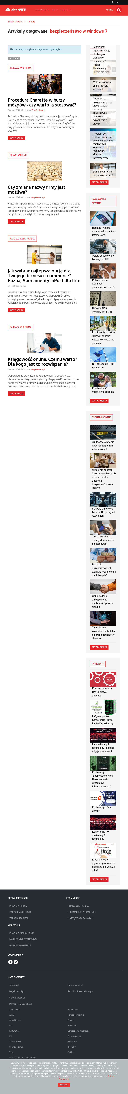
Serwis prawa (15, 1042)
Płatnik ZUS (73, 1010)
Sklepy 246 (72, 1042)
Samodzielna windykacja (78, 1031)
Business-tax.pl (75, 985)
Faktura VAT (14, 1031)
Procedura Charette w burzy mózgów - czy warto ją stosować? (42, 102)
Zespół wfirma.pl (38, 110)
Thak (11, 1052)
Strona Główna (15, 21)
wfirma (109, 10)
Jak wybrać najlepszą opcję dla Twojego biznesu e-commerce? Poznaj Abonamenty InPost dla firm (44, 275)
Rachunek (72, 1026)
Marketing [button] (66, 10)
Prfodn (71, 1020)
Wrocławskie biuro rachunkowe (22, 1058)
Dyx (10, 1026)
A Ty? (11, 1015)
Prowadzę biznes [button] (41, 10)
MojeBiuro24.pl (16, 991)
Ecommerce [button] (55, 10)
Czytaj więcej (16, 138)
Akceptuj (64, 1085)
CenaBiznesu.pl (17, 997)
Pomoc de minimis (76, 1015)
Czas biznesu (15, 1020)
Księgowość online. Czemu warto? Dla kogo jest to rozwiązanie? (42, 361)
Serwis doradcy (74, 1036)
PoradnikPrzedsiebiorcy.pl (80, 991)
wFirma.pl (14, 985)
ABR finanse (14, 1010)
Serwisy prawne (16, 1047)
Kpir (10, 1036)
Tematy (31, 21)
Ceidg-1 (71, 1052)
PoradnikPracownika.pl (20, 1004)
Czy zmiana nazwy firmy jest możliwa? (36, 189)
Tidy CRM (72, 1047)
